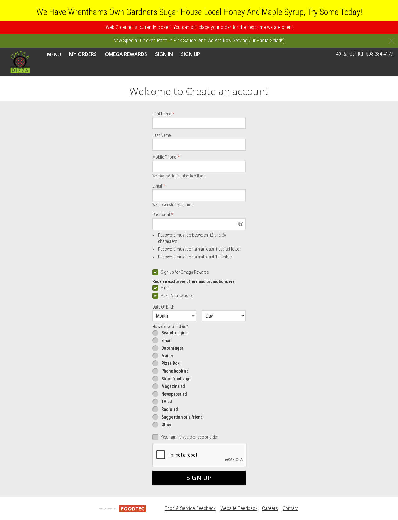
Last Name (161, 135)
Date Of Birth (163, 306)
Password (161, 214)
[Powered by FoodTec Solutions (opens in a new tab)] (123, 508)
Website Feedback (238, 508)
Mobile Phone (164, 157)
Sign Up (190, 53)
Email (157, 185)
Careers (270, 508)
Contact (290, 508)
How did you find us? (170, 326)
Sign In (164, 53)
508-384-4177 (379, 54)
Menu (54, 54)
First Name (161, 113)
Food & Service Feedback (190, 508)
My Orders (83, 53)
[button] (20, 62)
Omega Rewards (126, 53)
